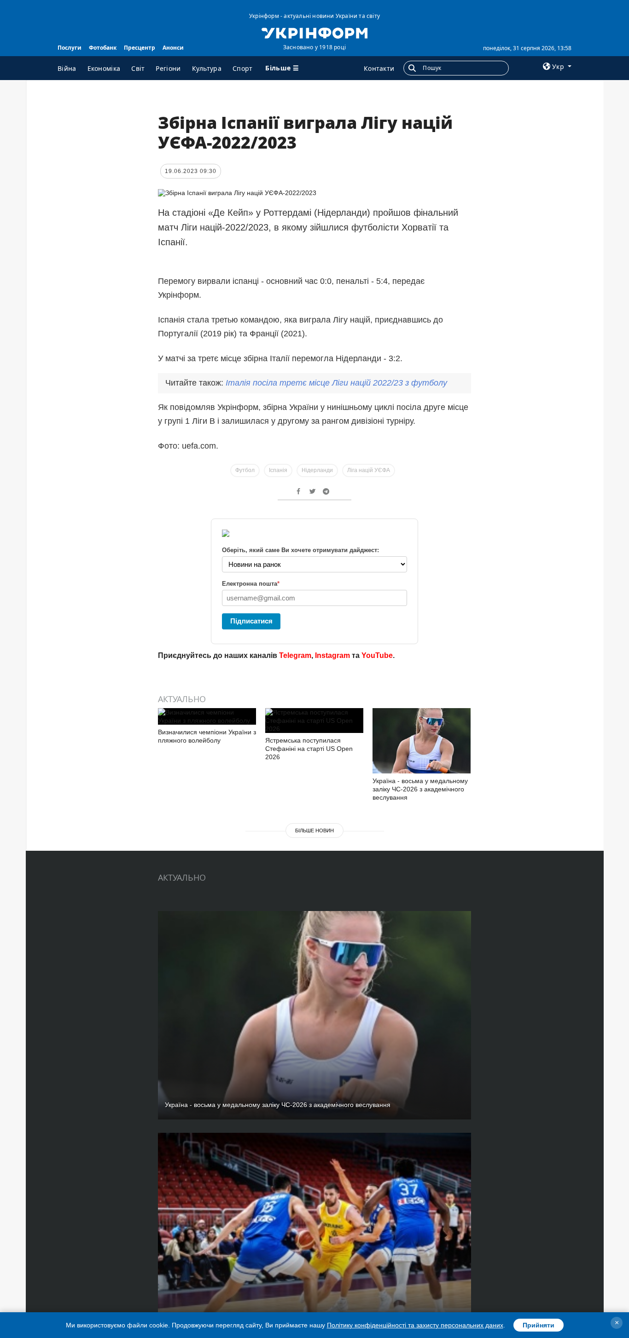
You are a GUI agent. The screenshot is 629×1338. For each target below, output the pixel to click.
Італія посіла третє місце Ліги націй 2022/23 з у (336, 382)
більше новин (314, 830)
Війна (67, 68)
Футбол (245, 470)
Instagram (332, 655)
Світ (138, 68)
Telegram (295, 655)
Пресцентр (139, 48)
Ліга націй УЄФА (368, 470)
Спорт (243, 68)
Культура (206, 68)
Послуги (70, 48)
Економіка (104, 68)
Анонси (173, 48)
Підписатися (251, 621)
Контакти (379, 68)
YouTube (377, 655)
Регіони (168, 68)
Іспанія (278, 470)
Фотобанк (102, 48)
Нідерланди (317, 470)
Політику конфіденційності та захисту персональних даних (415, 1325)
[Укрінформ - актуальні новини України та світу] (314, 32)
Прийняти (538, 1325)
